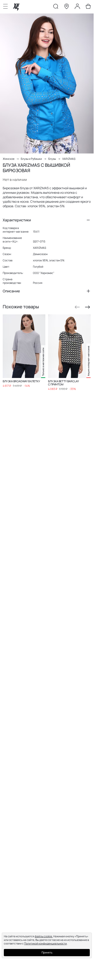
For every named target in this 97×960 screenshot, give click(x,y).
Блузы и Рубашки (31, 159)
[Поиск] (55, 7)
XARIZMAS (68, 159)
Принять (47, 952)
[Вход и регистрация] (77, 7)
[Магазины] (66, 7)
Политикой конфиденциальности (45, 943)
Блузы (52, 159)
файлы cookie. (44, 936)
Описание (11, 291)
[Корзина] (88, 7)
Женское (8, 159)
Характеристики (17, 220)
